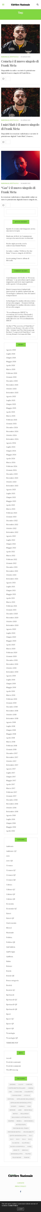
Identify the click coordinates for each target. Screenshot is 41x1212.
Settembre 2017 (12, 765)
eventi (13, 1106)
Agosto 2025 (11, 396)
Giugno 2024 (11, 451)
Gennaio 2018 (11, 749)
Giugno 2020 (11, 637)
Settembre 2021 (12, 579)
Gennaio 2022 (11, 563)
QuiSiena (9, 957)
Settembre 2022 (12, 532)
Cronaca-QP (11, 875)
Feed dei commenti (13, 1066)
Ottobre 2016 (11, 808)
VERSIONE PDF (12, 1043)
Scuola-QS (10, 976)
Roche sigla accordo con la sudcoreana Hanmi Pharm (16, 245)
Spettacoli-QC (11, 1000)
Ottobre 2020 (11, 621)
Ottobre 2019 (11, 668)
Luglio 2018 (10, 726)
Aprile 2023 (10, 505)
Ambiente (9, 846)
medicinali (28, 1110)
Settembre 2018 (12, 718)
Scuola (8, 971)
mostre (11, 1121)
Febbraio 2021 (11, 606)
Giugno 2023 (11, 497)
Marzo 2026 (10, 369)
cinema (30, 1088)
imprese (12, 1110)
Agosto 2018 (11, 722)
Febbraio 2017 (11, 792)
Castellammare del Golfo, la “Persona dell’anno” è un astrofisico (20, 279)
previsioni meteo (14, 1132)
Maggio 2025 (11, 408)
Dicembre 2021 (11, 567)
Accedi (8, 1058)
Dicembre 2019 (12, 660)
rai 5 (29, 1139)
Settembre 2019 (12, 672)
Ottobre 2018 (11, 715)
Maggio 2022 (11, 548)
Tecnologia (10, 1033)
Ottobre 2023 (11, 482)
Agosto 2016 (11, 815)
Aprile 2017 (10, 784)
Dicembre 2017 (11, 753)
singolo (25, 1150)
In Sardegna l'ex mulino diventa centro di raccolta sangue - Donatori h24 (20, 302)
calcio (20, 1084)
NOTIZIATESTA (21, 1124)
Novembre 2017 (12, 757)
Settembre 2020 (12, 625)
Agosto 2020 (11, 629)
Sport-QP (10, 1024)
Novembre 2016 (12, 804)
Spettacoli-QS (11, 1009)
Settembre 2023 (12, 486)
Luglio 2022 (10, 540)
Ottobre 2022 (11, 528)
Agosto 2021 (11, 583)
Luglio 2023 (10, 493)
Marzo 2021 (10, 602)
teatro (28, 1154)
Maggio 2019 (11, 687)
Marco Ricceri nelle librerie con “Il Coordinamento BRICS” (20, 318)
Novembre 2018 (12, 711)
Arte (8, 856)
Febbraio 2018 (11, 746)
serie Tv (16, 1150)
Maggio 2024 (11, 455)
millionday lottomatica (21, 1117)
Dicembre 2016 (12, 800)
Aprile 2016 (10, 831)
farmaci (22, 1106)
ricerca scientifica (17, 1146)
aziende (12, 1084)
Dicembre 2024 (12, 427)
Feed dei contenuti (13, 1062)
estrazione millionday (25, 1099)
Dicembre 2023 (12, 474)
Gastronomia (11, 923)
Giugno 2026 (11, 358)
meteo (15, 1113)
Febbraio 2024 (11, 466)
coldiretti (28, 1092)
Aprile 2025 (10, 412)
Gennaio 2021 (11, 610)
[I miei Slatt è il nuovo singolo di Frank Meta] (20, 102)
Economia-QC (11, 909)
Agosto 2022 (11, 536)
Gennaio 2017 (11, 796)
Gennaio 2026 (11, 377)
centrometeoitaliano (16, 1088)
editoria (11, 1099)
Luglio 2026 (10, 354)
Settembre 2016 (12, 812)
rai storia (25, 1143)
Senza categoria (12, 980)
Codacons (18, 1092)
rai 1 (30, 1135)
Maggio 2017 (11, 780)
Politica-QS (10, 942)
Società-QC (10, 990)
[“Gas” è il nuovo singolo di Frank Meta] (20, 165)
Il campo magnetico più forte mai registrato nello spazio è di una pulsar (20, 282)
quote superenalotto (18, 1135)
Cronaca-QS (10, 880)
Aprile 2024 (10, 459)
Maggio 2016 (11, 827)
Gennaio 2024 (11, 470)
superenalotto (17, 1154)
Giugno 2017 (11, 777)
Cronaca (9, 865)
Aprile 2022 (10, 552)
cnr (10, 1092)
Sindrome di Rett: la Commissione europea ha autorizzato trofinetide (19, 237)
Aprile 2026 (10, 365)
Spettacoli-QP (11, 1004)
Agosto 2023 (11, 490)
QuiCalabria (10, 947)
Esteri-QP (10, 918)
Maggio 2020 (11, 641)
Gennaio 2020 (11, 656)
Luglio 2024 (10, 447)
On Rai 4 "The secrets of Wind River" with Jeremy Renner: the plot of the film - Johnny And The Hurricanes (20, 328)
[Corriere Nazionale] (20, 4)
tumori (26, 1157)
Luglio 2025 (10, 400)
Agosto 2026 (11, 350)
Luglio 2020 (10, 633)
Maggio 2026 (11, 362)
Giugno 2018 (11, 730)
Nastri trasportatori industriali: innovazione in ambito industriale (18, 290)
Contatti (20, 1183)
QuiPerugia (10, 952)
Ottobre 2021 (11, 575)
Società (9, 985)
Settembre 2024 (12, 439)
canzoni (29, 1084)
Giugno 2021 (11, 590)
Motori (9, 928)
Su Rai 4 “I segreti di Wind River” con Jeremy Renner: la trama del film (20, 333)
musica (19, 1121)
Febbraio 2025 (11, 420)
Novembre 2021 (12, 571)
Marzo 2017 (10, 788)
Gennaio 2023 (11, 517)
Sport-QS (10, 1028)
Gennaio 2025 (11, 424)
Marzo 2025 (10, 416)
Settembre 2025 (12, 393)
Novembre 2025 (12, 385)
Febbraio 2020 (11, 652)
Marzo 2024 (10, 462)
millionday (24, 1113)
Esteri (8, 913)
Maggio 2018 (11, 734)
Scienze (9, 966)
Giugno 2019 (11, 683)
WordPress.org (12, 1070)
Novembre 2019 (12, 664)
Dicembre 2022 (12, 521)
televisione (16, 1157)
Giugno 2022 (11, 544)
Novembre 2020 (12, 618)
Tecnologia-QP (12, 1038)
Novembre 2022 (12, 524)
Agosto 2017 (11, 769)
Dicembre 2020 (12, 614)
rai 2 (11, 1139)
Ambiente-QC (11, 851)
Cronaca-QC (11, 870)
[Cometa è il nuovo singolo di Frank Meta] (20, 38)
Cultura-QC (10, 889)
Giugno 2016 (11, 823)
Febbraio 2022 (11, 559)
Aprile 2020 (10, 645)
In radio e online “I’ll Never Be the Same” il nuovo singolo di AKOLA (19, 252)
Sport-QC (10, 1019)
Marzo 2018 (10, 742)
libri (20, 1110)
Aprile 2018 (10, 738)
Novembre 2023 (12, 478)
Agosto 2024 (11, 443)
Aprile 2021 (10, 598)
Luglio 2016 (10, 819)
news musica (28, 1121)
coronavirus (16, 1095)
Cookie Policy (13, 1206)
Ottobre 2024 (11, 435)
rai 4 (24, 1139)
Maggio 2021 (11, 594)
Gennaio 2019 (11, 703)
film (29, 1106)
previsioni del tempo (21, 1128)
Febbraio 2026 (11, 373)
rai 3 (17, 1139)
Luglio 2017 (10, 773)
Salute (8, 961)
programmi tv (28, 1132)
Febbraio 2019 (11, 699)
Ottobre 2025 (11, 389)
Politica (9, 937)
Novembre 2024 (12, 431)
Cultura (9, 885)
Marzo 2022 (10, 555)
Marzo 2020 (10, 649)
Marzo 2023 (10, 509)
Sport (8, 1014)
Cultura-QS (10, 899)
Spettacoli (14, 57)
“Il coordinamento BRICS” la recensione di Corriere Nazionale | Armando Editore (19, 314)
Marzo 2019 (10, 695)
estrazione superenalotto (20, 1102)
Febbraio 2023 (11, 513)
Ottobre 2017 (11, 761)
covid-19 (27, 1095)
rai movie (15, 1143)
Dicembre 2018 (12, 707)
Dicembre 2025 (12, 381)
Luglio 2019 (10, 680)
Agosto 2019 (11, 676)
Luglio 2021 (10, 587)
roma (29, 1146)
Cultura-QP (10, 894)
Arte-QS (9, 861)
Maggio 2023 (11, 501)
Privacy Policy (20, 1186)
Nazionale (5, 57)
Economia (10, 904)
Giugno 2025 (11, 404)
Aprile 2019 (10, 691)
